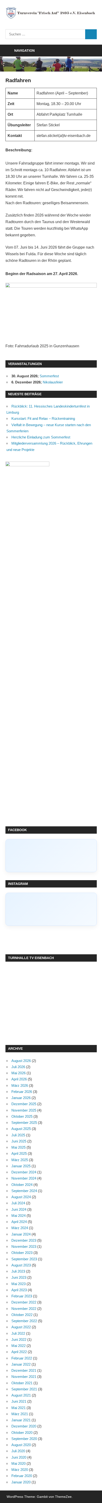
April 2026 (19, 1079)
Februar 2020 (21, 1476)
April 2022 (19, 1352)
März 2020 (19, 1470)
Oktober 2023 (21, 1253)
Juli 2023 (18, 1271)
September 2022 (24, 1321)
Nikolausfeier (53, 382)
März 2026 (19, 1085)
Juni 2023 (18, 1277)
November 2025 (23, 1110)
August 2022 (21, 1327)
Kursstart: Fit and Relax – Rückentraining (43, 418)
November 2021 (23, 1377)
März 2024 (19, 1228)
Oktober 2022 (21, 1315)
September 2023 (24, 1259)
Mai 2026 (18, 1073)
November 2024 (23, 1178)
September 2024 (24, 1191)
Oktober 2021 (21, 1383)
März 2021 (19, 1414)
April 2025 (19, 1153)
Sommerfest (49, 376)
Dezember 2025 (23, 1104)
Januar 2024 (21, 1234)
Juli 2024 (18, 1203)
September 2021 (24, 1389)
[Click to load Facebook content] (51, 855)
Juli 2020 (18, 1451)
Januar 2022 (21, 1364)
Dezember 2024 (23, 1172)
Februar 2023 (21, 1296)
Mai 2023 (18, 1284)
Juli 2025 (18, 1135)
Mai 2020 (18, 1463)
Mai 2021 (18, 1408)
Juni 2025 (18, 1141)
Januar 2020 (21, 1482)
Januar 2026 (21, 1098)
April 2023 (19, 1290)
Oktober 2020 (21, 1433)
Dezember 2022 (23, 1302)
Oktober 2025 (21, 1116)
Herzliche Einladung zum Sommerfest (40, 437)
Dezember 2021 (23, 1370)
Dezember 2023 (23, 1240)
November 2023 (23, 1246)
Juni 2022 (18, 1339)
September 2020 (24, 1439)
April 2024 (19, 1222)
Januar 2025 (21, 1166)
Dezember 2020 (23, 1426)
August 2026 (21, 1061)
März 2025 (19, 1160)
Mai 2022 (18, 1346)
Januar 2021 (21, 1420)
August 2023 (21, 1265)
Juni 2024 (18, 1209)
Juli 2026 (18, 1067)
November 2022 (23, 1309)
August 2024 (21, 1197)
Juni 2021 (18, 1401)
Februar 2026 (21, 1092)
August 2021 (21, 1395)
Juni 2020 (18, 1457)
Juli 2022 (18, 1333)
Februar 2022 (21, 1358)
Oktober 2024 (21, 1185)
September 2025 (24, 1123)
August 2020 (21, 1445)
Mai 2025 (18, 1147)
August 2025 (21, 1129)
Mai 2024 (18, 1216)
